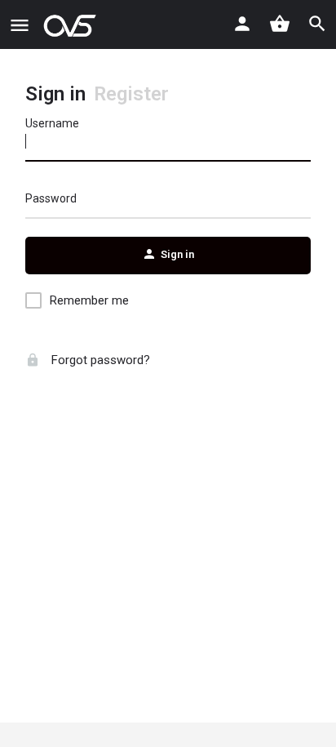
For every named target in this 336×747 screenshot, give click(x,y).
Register (131, 93)
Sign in (55, 93)
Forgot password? (99, 360)
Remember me (89, 300)
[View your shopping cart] (279, 23)
